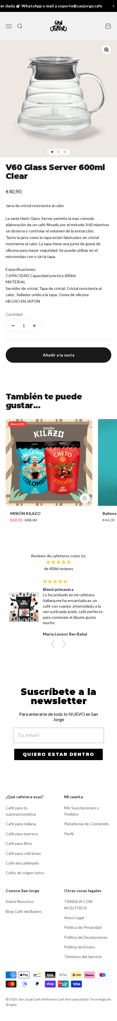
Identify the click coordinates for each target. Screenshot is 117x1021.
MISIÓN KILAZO (25, 513)
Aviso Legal (74, 917)
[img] (58, 562)
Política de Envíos (79, 946)
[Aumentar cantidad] (34, 325)
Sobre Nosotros (20, 901)
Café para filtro (19, 843)
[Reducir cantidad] (13, 325)
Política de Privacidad (83, 927)
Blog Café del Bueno (24, 911)
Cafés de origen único (25, 872)
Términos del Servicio (83, 956)
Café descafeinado (22, 863)
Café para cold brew (23, 853)
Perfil (69, 833)
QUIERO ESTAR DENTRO (58, 754)
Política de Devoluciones (86, 937)
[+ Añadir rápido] (85, 498)
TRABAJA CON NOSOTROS (78, 904)
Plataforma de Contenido (86, 823)
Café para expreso (22, 833)
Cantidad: (14, 314)
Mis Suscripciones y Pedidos (81, 810)
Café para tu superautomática (21, 810)
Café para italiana (21, 823)
